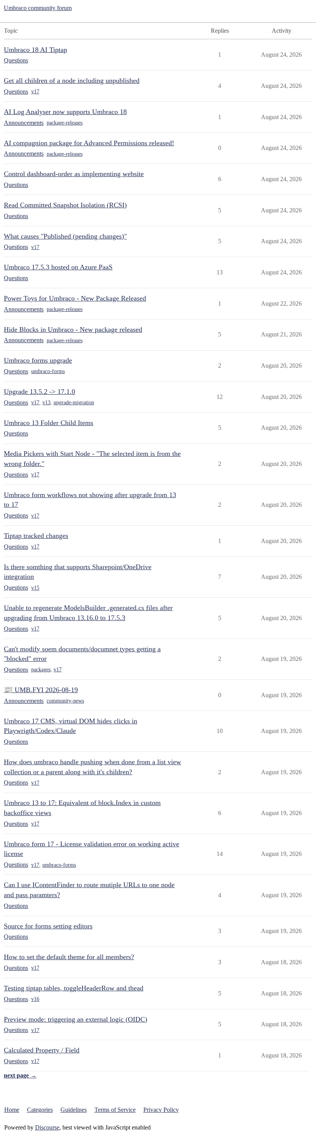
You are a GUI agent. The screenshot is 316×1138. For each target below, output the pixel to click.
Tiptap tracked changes (36, 536)
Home (11, 1109)
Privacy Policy (161, 1109)
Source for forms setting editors (48, 926)
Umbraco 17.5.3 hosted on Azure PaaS (58, 267)
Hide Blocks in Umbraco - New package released (73, 329)
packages (40, 669)
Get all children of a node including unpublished (72, 80)
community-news (65, 701)
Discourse (47, 1127)
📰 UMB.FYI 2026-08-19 (41, 690)
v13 (46, 402)
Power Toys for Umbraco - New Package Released (75, 298)
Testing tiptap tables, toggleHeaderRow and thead (73, 988)
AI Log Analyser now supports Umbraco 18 (65, 112)
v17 (35, 91)
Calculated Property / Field (41, 1050)
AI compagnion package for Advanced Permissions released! (89, 143)
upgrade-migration (74, 402)
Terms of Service (115, 1109)
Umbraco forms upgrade (38, 360)
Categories (40, 1109)
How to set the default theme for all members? (69, 957)
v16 (35, 999)
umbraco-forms (48, 371)
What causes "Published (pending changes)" (65, 236)
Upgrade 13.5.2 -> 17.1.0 (39, 391)
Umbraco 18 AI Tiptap (35, 50)
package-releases (64, 123)
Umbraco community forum (38, 8)
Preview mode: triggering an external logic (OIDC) (75, 1019)
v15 (35, 588)
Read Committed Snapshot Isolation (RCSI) (65, 205)
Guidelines (74, 1109)
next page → (20, 1075)
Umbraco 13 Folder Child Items (48, 423)
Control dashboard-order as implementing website (74, 174)
